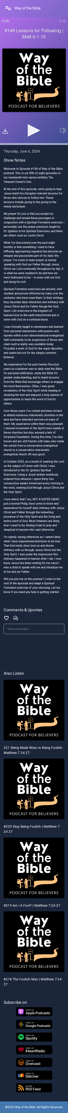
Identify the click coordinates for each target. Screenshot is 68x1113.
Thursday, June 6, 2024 (22, 151)
